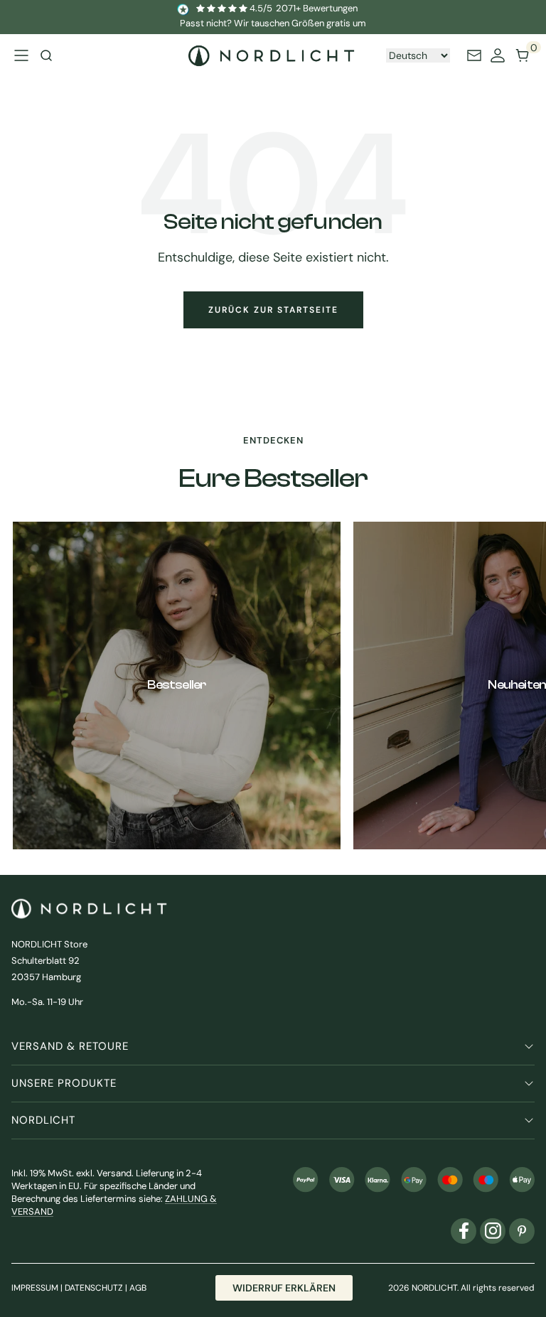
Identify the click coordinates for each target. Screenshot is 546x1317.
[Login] (497, 55)
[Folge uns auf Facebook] (463, 1231)
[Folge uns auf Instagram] (492, 1231)
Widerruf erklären (284, 1287)
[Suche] (46, 55)
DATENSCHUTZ (94, 1288)
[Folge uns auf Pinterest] (522, 1231)
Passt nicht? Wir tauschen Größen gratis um (273, 23)
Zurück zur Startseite (273, 310)
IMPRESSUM (34, 1288)
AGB (137, 1288)
